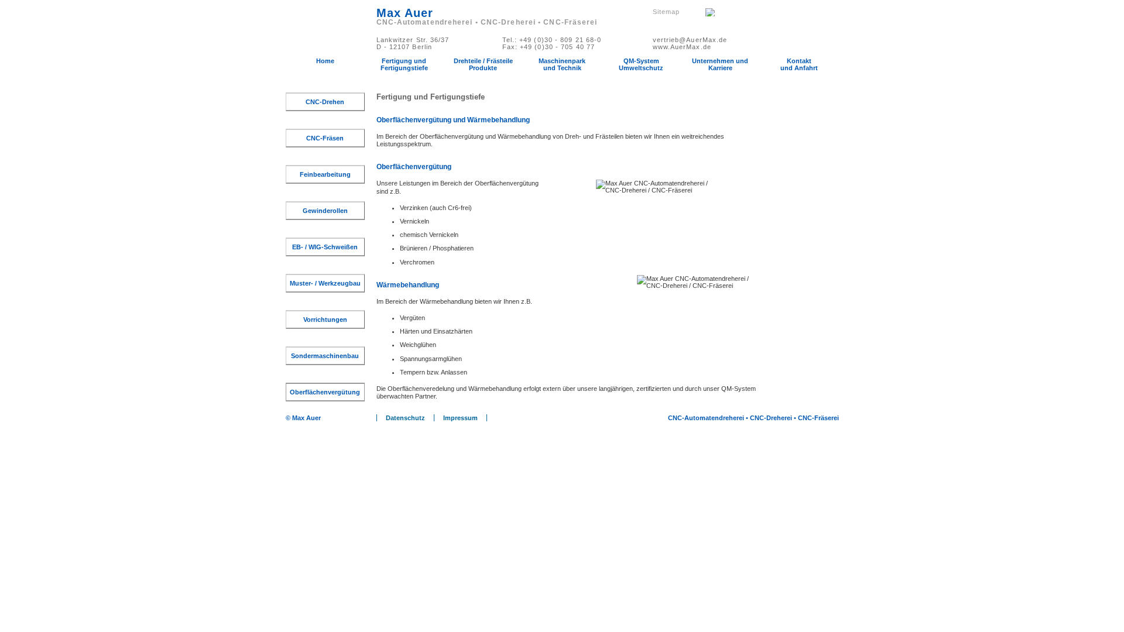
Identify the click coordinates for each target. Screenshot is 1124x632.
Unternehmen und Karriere (720, 64)
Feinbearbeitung (325, 174)
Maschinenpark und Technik (562, 64)
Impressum (460, 417)
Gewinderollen (325, 210)
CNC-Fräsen (325, 138)
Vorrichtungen (325, 319)
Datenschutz (405, 417)
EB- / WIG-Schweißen (325, 246)
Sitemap (666, 11)
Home (325, 60)
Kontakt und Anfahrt (799, 64)
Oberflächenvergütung (325, 392)
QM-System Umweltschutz (641, 64)
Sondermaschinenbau (325, 355)
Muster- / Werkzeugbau (325, 283)
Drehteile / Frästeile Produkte (483, 64)
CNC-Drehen (325, 101)
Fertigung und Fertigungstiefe (404, 64)
